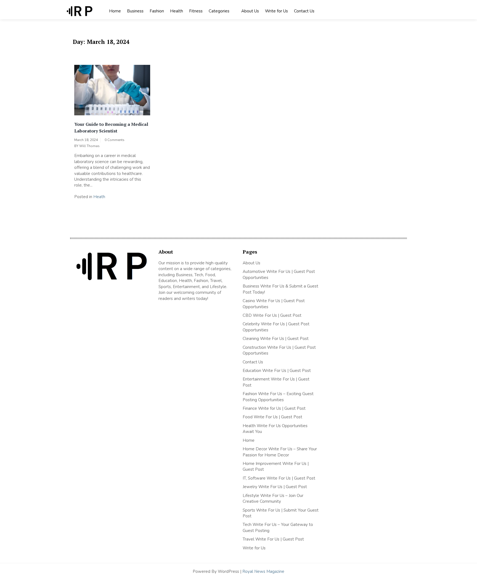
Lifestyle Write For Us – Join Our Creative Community (273, 498)
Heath (99, 196)
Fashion (157, 11)
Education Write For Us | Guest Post (277, 370)
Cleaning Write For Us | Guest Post (276, 338)
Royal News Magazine (263, 571)
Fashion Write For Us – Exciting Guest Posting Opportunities (278, 396)
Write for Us (276, 11)
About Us (250, 11)
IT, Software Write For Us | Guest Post (279, 478)
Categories (219, 11)
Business (135, 11)
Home (115, 11)
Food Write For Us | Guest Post (272, 417)
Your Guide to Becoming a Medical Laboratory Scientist (111, 127)
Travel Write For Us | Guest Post (273, 539)
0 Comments (114, 140)
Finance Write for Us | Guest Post (274, 408)
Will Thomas (89, 146)
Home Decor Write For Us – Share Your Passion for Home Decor (280, 451)
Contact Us (304, 11)
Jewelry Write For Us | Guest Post (275, 486)
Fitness (196, 11)
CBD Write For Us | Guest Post (272, 315)
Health (176, 11)
